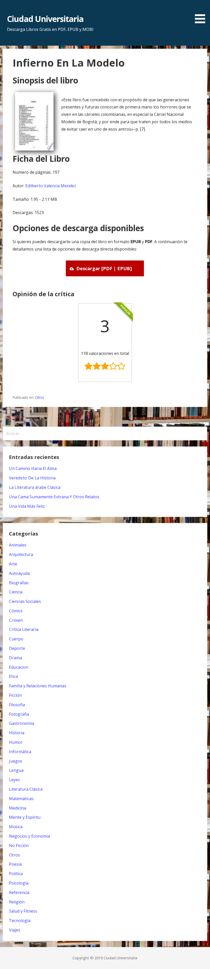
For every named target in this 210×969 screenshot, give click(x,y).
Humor (16, 742)
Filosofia (17, 704)
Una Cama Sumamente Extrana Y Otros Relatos (54, 497)
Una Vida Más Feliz (27, 506)
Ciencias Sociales (25, 601)
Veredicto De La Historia (32, 478)
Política (16, 873)
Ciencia (16, 592)
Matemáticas (21, 798)
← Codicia (12, 416)
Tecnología (19, 920)
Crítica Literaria (23, 629)
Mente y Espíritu (24, 817)
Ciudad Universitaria (45, 18)
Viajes (14, 930)
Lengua (16, 770)
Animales (17, 545)
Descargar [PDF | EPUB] (104, 268)
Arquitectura (21, 554)
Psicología (18, 883)
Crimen (16, 620)
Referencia (19, 892)
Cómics (16, 611)
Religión (17, 902)
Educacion (18, 667)
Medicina (17, 808)
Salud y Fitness (23, 911)
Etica (13, 676)
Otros (39, 397)
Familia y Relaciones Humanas (37, 686)
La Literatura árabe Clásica (34, 487)
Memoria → (196, 416)
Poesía (15, 864)
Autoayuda (19, 573)
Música (16, 826)
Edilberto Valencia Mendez (50, 186)
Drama (15, 658)
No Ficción (19, 845)
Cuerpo (16, 639)
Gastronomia (21, 723)
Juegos (15, 761)
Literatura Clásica (26, 789)
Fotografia (19, 714)
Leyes (14, 779)
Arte (13, 564)
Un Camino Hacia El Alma (33, 468)
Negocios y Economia (29, 836)
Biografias (19, 583)
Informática (20, 751)
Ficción (15, 695)
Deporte (17, 648)
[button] (202, 12)
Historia (16, 733)
